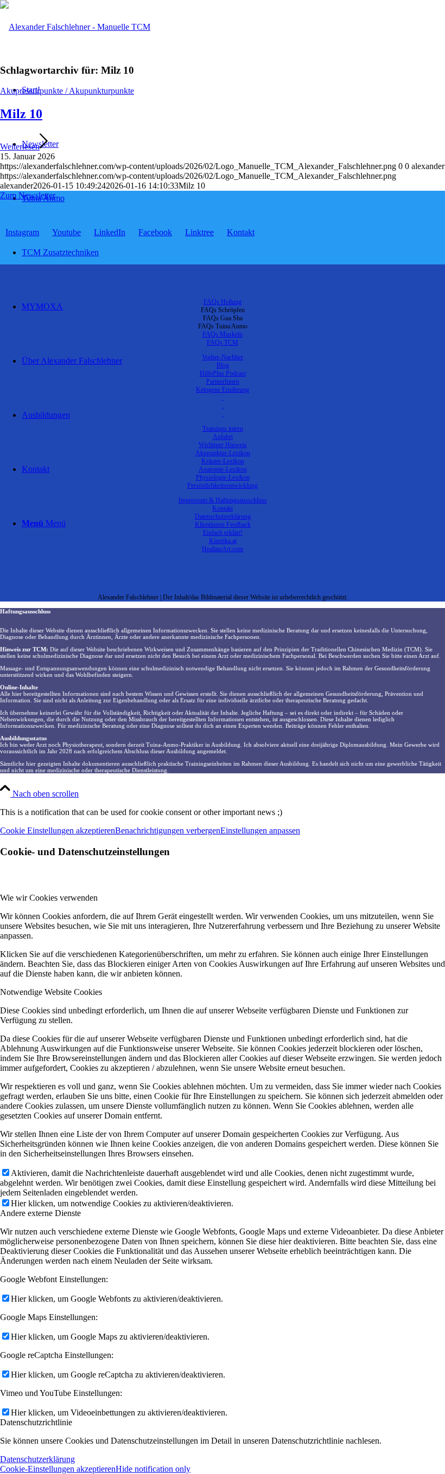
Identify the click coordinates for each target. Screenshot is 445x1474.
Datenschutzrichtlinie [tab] (36, 1422)
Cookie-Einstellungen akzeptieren (58, 1468)
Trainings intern (222, 428)
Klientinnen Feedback (223, 524)
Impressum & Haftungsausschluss (223, 500)
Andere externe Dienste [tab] (40, 1213)
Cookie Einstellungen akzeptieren (57, 830)
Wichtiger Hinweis (223, 445)
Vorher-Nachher (222, 357)
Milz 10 (21, 114)
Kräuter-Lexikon (222, 461)
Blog (223, 365)
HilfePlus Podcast (223, 373)
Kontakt (222, 508)
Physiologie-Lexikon (223, 477)
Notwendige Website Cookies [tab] (51, 992)
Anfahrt (223, 437)
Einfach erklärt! (223, 532)
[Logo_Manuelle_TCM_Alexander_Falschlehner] (75, 26)
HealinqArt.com (222, 549)
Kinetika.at (223, 541)
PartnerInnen (222, 381)
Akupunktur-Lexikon (222, 453)
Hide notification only (153, 1468)
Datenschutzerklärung (223, 516)
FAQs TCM (222, 342)
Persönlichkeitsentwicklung (222, 485)
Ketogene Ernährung (222, 389)
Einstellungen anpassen (260, 830)
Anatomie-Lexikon (223, 469)
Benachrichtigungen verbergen (167, 830)
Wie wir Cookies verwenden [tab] (49, 897)
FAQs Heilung (222, 302)
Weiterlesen (20, 146)
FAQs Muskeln (222, 334)
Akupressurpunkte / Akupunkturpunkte (67, 90)
